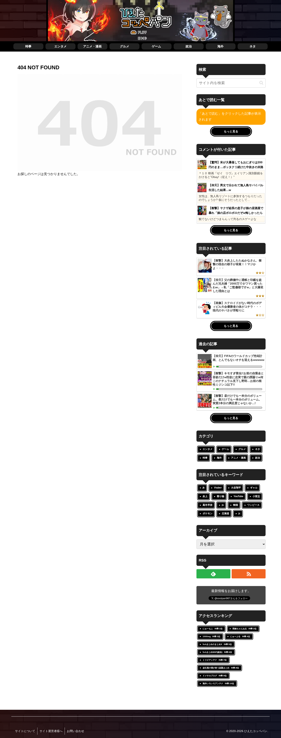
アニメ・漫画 (238, 457)
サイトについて (25, 731)
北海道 (225, 513)
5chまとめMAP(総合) (217, 652)
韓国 (235, 505)
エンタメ (207, 449)
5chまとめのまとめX (217, 644)
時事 (205, 457)
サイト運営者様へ (51, 731)
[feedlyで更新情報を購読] (213, 573)
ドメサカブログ (215, 675)
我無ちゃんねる (244, 628)
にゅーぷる (240, 636)
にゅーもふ (213, 628)
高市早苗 (207, 505)
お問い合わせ (75, 731)
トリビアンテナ (215, 660)
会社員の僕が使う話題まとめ (221, 668)
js (223, 505)
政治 (257, 457)
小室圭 (256, 496)
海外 (219, 457)
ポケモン (207, 513)
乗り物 (220, 496)
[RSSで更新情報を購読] (249, 573)
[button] (261, 82)
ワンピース (253, 505)
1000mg (211, 636)
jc (239, 513)
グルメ (242, 449)
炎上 (205, 496)
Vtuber (218, 487)
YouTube (238, 496)
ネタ (257, 449)
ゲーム (225, 449)
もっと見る (231, 131)
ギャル (254, 487)
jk (204, 487)
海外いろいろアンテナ (218, 683)
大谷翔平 (236, 487)
